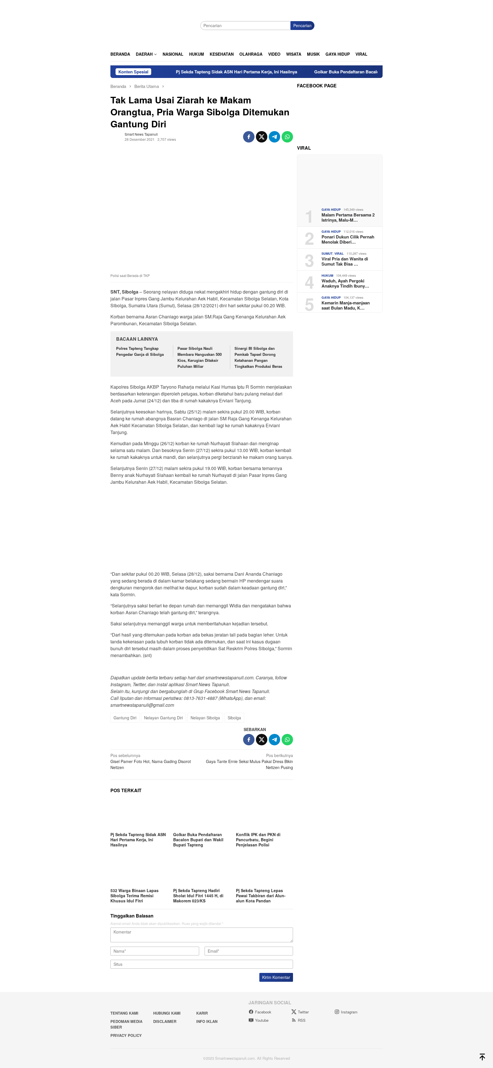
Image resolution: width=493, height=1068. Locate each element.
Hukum (327, 275)
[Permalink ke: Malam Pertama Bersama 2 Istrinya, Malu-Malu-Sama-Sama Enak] (340, 178)
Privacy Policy (126, 1035)
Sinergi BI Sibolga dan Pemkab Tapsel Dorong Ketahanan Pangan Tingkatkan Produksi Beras (259, 357)
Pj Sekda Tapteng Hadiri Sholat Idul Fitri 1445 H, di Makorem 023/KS (198, 896)
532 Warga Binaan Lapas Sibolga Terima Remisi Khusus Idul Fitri (134, 896)
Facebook (263, 1012)
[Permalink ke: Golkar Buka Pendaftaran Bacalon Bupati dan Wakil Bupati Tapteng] (201, 814)
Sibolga (234, 717)
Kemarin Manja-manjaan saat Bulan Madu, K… (346, 305)
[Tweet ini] (261, 136)
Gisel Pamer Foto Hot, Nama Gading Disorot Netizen (150, 761)
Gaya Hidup (331, 209)
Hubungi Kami (167, 1013)
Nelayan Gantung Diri (163, 717)
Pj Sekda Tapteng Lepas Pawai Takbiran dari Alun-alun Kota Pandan (261, 896)
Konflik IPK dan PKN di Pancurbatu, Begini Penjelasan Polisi (258, 840)
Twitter (303, 1012)
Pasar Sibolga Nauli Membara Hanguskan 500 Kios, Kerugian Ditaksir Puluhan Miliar (199, 357)
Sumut (327, 253)
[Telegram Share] (274, 136)
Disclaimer (164, 1021)
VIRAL (339, 253)
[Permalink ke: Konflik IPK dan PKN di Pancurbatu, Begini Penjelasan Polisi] (264, 814)
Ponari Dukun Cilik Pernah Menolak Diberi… (348, 239)
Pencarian (302, 25)
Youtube (261, 1020)
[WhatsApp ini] (287, 136)
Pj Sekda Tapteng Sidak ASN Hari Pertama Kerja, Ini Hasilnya (213, 71)
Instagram (349, 1012)
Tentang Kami (124, 1013)
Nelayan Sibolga (205, 717)
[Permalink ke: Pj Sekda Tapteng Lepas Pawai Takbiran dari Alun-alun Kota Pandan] (264, 870)
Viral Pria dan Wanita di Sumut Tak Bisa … (345, 261)
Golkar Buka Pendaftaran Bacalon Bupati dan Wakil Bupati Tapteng (358, 71)
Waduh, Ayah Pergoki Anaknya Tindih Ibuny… (345, 283)
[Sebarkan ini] (248, 136)
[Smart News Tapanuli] (153, 25)
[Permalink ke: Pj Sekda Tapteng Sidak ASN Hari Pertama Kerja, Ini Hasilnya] (138, 814)
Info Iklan (206, 1021)
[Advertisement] (201, 530)
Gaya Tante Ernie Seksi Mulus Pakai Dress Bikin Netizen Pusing (249, 761)
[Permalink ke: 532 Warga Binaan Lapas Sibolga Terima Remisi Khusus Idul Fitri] (138, 870)
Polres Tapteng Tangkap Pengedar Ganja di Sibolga (140, 351)
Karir (202, 1013)
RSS (302, 1020)
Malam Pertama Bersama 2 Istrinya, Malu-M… (348, 217)
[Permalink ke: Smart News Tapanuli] (116, 136)
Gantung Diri (125, 717)
